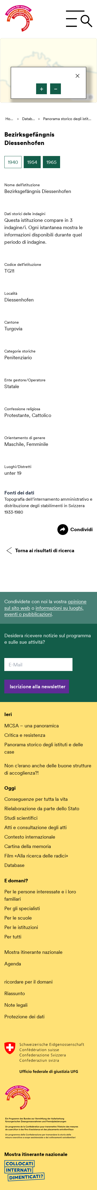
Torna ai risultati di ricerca (44, 550)
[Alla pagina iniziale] (19, 19)
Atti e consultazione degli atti (35, 827)
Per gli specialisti (22, 908)
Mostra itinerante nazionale (33, 952)
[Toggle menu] (79, 19)
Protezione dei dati (24, 1016)
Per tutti (12, 937)
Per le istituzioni (21, 927)
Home (9, 119)
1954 (32, 162)
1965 (51, 162)
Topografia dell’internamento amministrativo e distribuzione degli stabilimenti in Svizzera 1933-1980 (48, 506)
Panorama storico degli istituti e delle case (67, 119)
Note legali (15, 1005)
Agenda (12, 964)
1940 (13, 162)
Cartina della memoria (27, 846)
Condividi (81, 529)
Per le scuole (18, 918)
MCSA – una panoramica (31, 725)
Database (28, 119)
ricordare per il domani (28, 982)
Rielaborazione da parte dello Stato (41, 808)
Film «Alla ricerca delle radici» (36, 856)
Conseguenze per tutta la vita (36, 799)
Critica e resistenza (24, 735)
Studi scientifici (20, 818)
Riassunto (14, 993)
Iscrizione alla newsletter (37, 686)
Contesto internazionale (29, 837)
